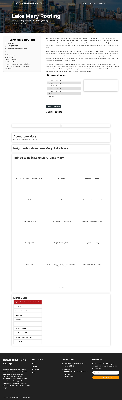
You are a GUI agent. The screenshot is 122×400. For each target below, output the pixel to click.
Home (84, 3)
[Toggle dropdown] (104, 3)
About (34, 367)
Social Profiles (9, 57)
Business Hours (10, 55)
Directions (8, 68)
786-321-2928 (69, 377)
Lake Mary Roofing (11, 59)
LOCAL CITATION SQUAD (28, 3)
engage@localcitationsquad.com (76, 371)
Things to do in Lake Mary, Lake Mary (17, 66)
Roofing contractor (25, 21)
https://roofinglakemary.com (17, 48)
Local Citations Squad (14, 362)
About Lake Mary (10, 62)
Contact (35, 372)
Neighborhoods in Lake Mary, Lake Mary (18, 64)
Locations (92, 3)
